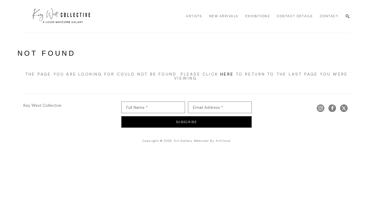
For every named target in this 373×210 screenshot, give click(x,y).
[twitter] (344, 108)
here (227, 74)
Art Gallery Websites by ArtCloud (202, 141)
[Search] (348, 16)
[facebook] (332, 108)
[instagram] (320, 108)
